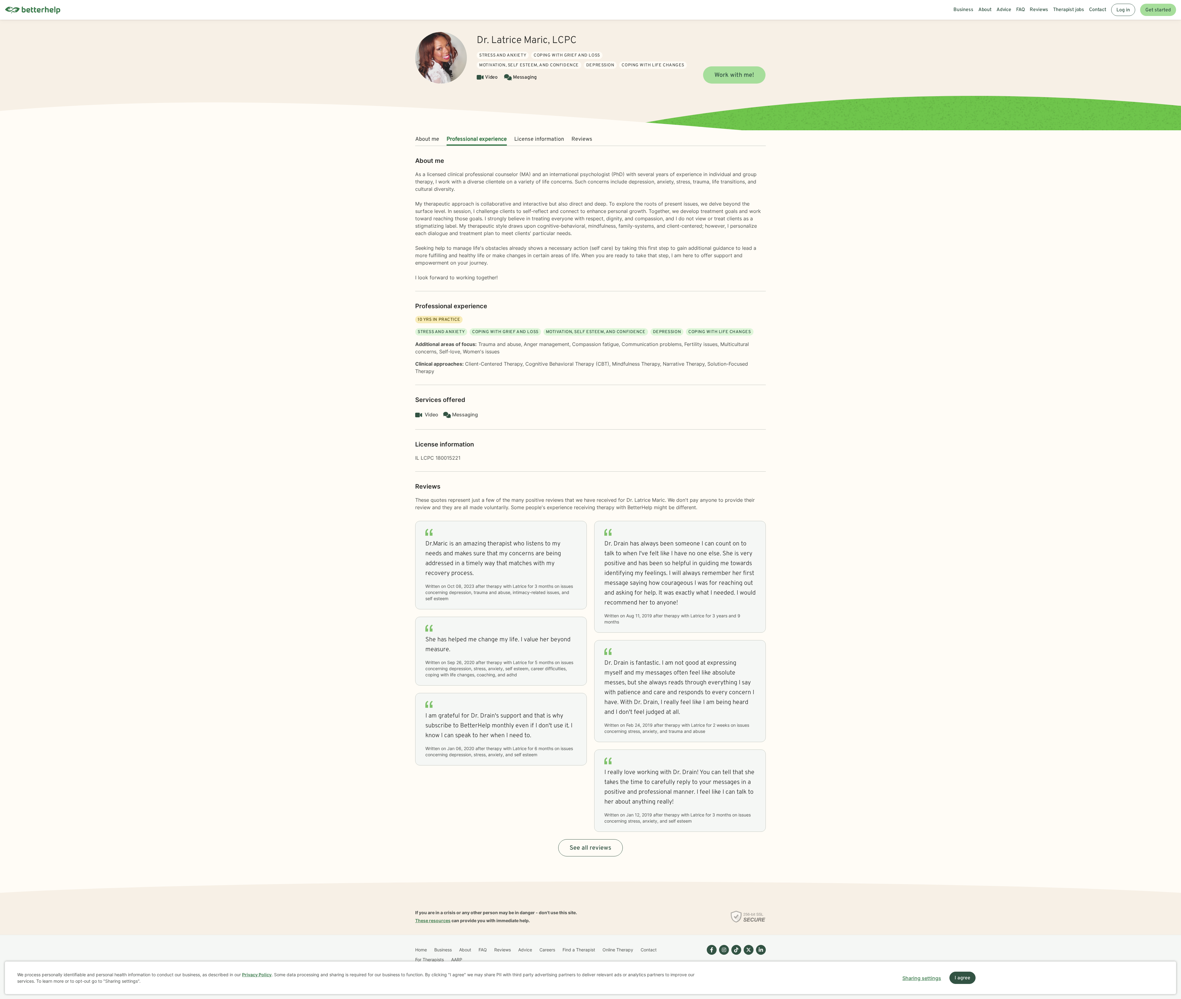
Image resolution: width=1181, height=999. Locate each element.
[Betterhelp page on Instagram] (723, 955)
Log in (1123, 10)
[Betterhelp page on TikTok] (735, 955)
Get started (1158, 10)
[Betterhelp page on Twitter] (747, 955)
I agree (962, 978)
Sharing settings (921, 978)
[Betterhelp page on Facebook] (710, 955)
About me (427, 139)
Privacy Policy (257, 974)
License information (539, 139)
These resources (433, 920)
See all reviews (590, 848)
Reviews (581, 139)
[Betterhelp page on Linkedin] (760, 955)
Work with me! (734, 75)
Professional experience (477, 139)
